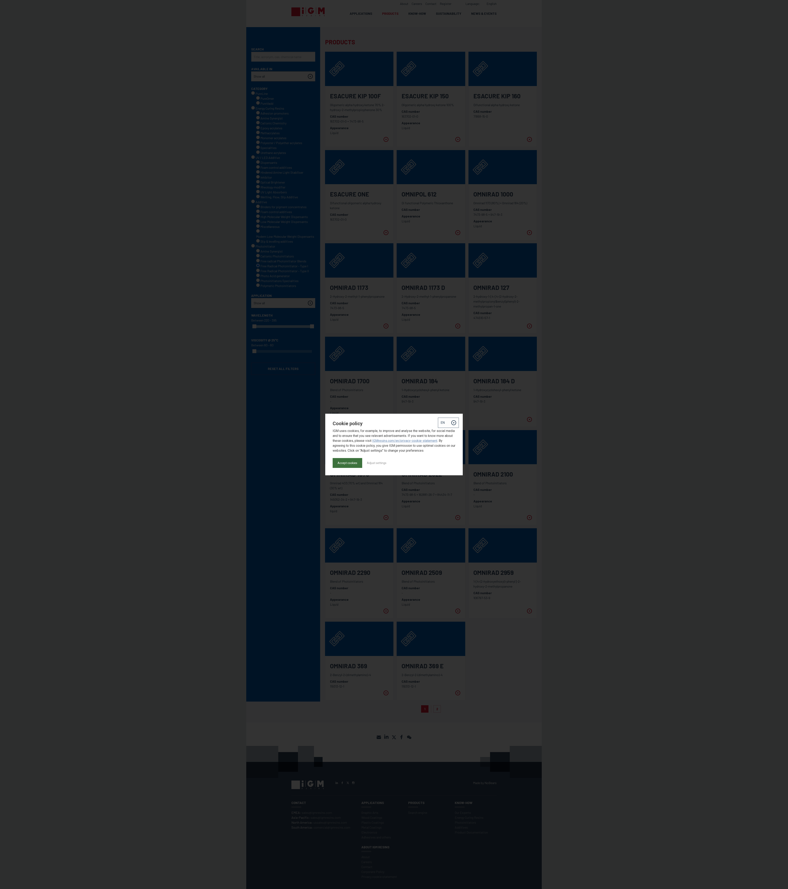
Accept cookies (347, 463)
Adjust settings (376, 463)
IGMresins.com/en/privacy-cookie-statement (404, 441)
